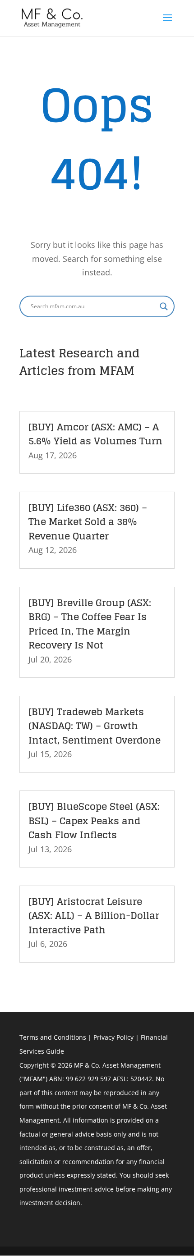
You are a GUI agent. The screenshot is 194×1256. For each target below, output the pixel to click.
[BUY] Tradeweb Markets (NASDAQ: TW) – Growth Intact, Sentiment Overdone (94, 726)
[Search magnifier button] (163, 306)
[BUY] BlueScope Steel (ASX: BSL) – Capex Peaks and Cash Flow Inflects (94, 820)
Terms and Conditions (52, 1037)
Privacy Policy (113, 1037)
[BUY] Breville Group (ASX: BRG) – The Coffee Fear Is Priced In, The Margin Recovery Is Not (89, 624)
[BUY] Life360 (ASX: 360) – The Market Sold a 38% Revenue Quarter (87, 521)
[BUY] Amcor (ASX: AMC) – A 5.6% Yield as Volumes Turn (95, 434)
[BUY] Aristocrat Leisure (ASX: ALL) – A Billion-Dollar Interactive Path (93, 915)
